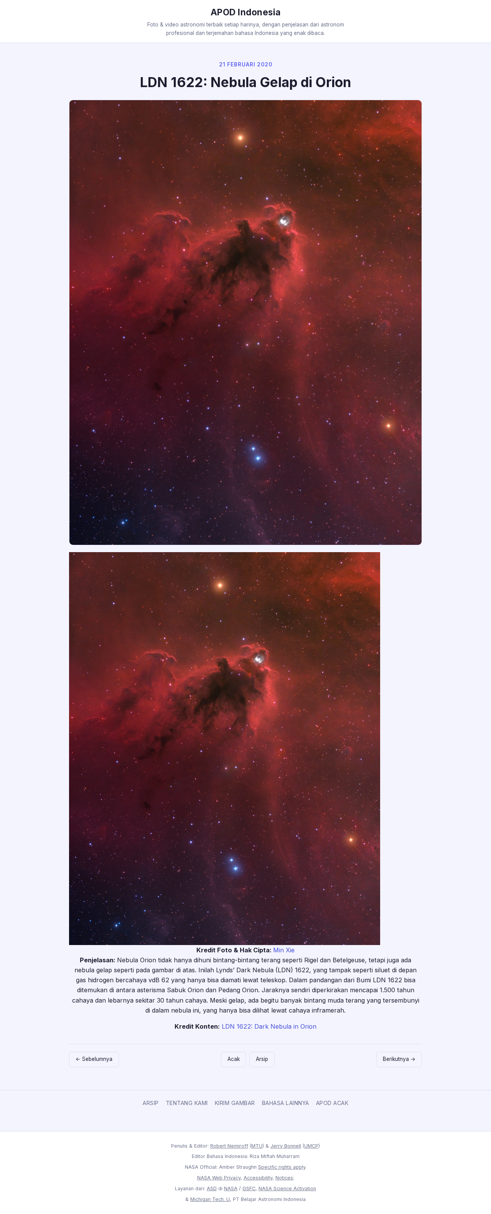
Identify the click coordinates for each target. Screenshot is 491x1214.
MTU (256, 1146)
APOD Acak (332, 1103)
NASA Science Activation (287, 1188)
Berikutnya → (399, 1059)
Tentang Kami (187, 1103)
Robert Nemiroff (229, 1146)
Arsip (262, 1059)
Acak (233, 1059)
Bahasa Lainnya (285, 1103)
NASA (230, 1188)
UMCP (311, 1146)
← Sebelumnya (94, 1059)
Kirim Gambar (235, 1103)
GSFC (248, 1188)
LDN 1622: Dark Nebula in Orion (269, 1026)
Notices (284, 1178)
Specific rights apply (281, 1167)
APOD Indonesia (246, 12)
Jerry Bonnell (285, 1146)
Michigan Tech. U (210, 1199)
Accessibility (258, 1178)
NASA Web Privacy (219, 1178)
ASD (212, 1188)
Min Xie (284, 950)
